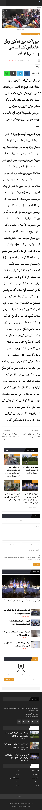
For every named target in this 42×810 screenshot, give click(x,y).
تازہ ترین (17, 771)
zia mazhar (26, 806)
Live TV (17, 774)
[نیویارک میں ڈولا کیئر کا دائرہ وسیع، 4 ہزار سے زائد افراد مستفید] (12, 485)
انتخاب (35, 455)
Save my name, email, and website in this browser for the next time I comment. (22, 559)
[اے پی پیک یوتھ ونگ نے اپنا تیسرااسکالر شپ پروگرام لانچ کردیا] (35, 623)
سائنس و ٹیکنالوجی (14, 778)
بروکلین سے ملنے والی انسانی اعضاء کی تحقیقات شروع (10, 436)
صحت (17, 782)
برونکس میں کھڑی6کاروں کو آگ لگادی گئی (31, 435)
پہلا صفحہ (34, 771)
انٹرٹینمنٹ (34, 778)
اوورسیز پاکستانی (27, 34)
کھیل (36, 782)
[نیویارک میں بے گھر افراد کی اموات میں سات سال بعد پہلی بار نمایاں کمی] (35, 612)
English (35, 774)
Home (19, 797)
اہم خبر (37, 34)
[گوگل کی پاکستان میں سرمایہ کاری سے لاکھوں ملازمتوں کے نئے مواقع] (35, 644)
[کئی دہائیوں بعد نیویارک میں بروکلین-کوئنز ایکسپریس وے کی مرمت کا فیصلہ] (12, 459)
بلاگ (36, 786)
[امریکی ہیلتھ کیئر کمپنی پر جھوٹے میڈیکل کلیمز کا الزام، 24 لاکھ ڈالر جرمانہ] (30, 485)
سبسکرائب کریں (9, 679)
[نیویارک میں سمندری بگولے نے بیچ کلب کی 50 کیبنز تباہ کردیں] (35, 633)
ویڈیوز (17, 786)
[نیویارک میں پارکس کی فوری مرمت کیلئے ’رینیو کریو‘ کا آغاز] (30, 459)
